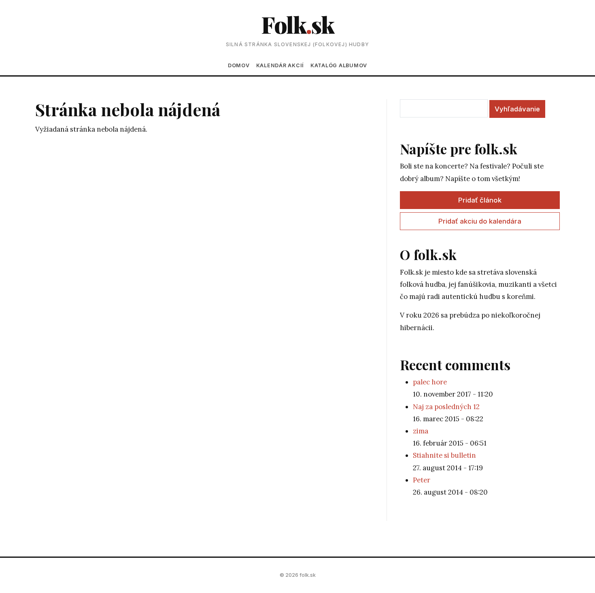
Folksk (297, 24)
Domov (239, 65)
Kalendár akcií (280, 65)
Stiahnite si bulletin (444, 455)
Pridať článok (480, 200)
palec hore (430, 382)
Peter (421, 480)
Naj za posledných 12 (446, 406)
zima (420, 431)
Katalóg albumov (338, 65)
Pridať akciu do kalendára (479, 221)
